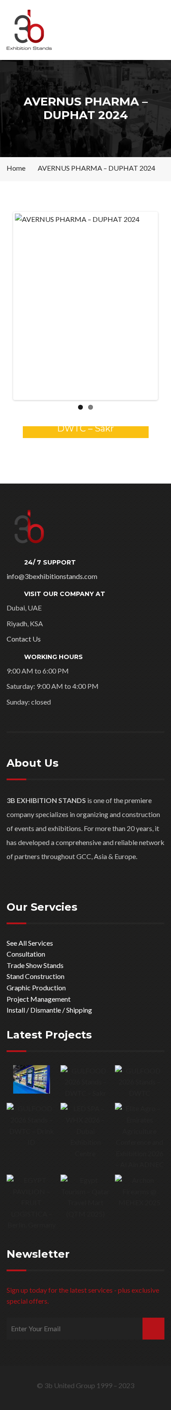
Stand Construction (35, 976)
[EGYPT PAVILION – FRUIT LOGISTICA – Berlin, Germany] (31, 1203)
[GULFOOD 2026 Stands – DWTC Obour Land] (31, 1079)
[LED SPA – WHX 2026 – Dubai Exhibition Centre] (85, 1131)
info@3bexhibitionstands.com (52, 576)
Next (143, 306)
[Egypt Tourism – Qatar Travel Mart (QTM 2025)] (85, 1197)
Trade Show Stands (35, 965)
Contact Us (24, 639)
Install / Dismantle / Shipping (49, 1010)
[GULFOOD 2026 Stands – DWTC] (139, 1082)
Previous (28, 306)
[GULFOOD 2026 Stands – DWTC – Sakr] (85, 1082)
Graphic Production (36, 987)
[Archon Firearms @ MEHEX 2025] (139, 1191)
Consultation (26, 954)
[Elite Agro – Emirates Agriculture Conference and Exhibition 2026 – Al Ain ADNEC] (139, 1136)
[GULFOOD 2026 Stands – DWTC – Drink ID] (31, 1125)
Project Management (39, 999)
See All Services (30, 943)
